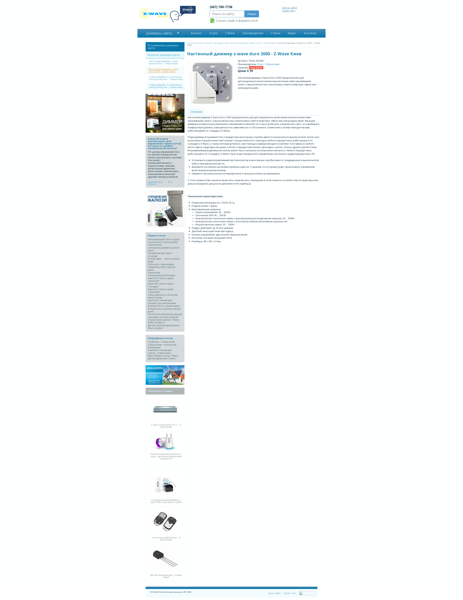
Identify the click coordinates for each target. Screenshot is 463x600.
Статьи (275, 33)
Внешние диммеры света (163, 55)
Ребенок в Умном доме (161, 264)
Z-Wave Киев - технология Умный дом (162, 346)
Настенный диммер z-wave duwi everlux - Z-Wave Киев (163, 62)
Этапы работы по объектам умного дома (162, 296)
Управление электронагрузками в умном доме (163, 247)
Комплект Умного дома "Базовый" (160, 279)
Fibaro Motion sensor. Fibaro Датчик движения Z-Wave (163, 357)
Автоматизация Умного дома (163, 239)
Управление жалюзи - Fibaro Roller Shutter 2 (163, 321)
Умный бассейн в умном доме (161, 268)
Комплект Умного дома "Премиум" (160, 290)
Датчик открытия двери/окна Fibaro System (163, 327)
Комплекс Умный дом (160, 300)
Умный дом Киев (195, 43)
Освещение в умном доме (163, 242)
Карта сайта (289, 7)
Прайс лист (289, 10)
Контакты (310, 33)
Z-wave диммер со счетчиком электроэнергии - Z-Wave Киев (166, 78)
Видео (292, 33)
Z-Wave (230, 33)
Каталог (196, 33)
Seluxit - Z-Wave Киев (159, 353)
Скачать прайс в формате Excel (237, 20)
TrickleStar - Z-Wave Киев (161, 341)
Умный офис (155, 258)
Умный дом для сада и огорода (160, 254)
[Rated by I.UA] (307, 593)
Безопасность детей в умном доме (164, 310)
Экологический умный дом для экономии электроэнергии (165, 315)
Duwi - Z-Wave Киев (265, 43)
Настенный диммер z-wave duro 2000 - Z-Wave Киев (163, 70)
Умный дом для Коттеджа (161, 275)
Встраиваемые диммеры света (163, 47)
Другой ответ (155, 181)
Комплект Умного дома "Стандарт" (160, 285)
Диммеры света (221, 43)
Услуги (213, 33)
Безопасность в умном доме (164, 305)
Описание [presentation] (196, 111)
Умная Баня (154, 272)
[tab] (165, 47)
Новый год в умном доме (162, 303)
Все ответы (160, 183)
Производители (252, 33)
